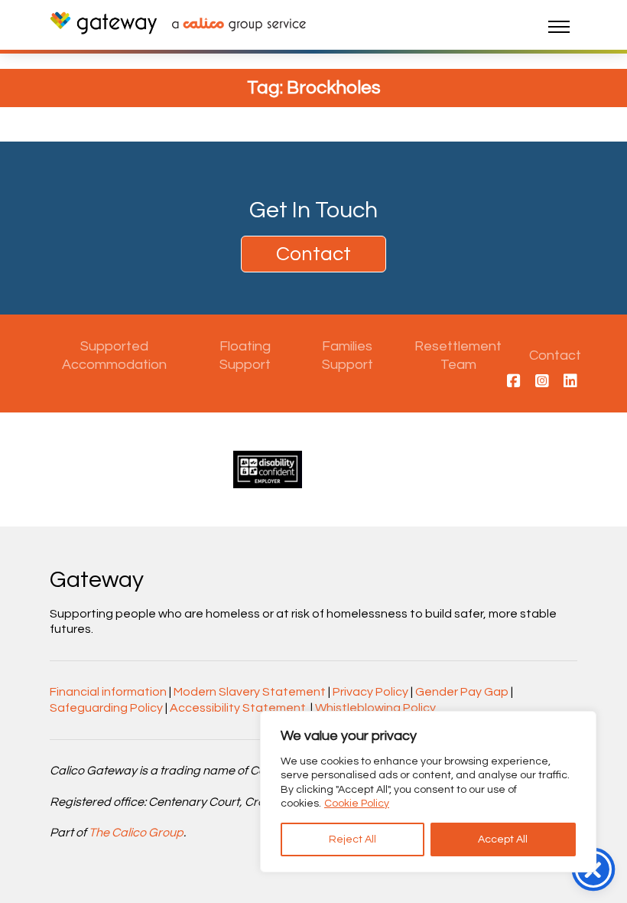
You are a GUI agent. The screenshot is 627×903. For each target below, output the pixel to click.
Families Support (347, 355)
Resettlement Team (458, 355)
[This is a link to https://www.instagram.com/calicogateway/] (542, 382)
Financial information (108, 692)
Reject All (352, 839)
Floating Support (245, 355)
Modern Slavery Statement (250, 692)
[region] (428, 791)
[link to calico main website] (231, 26)
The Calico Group (136, 832)
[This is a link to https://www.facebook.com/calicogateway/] (514, 382)
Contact (313, 254)
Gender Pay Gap (461, 692)
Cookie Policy (356, 803)
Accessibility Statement (238, 708)
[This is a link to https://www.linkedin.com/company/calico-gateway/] (570, 382)
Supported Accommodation (114, 355)
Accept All (503, 839)
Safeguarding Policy (106, 708)
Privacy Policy (370, 692)
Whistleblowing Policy (375, 708)
